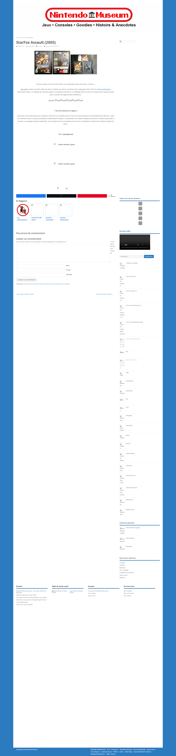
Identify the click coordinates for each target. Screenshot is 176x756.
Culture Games (151, 749)
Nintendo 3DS (130, 509)
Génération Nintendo (126, 749)
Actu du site (91, 596)
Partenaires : (114, 749)
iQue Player (129, 425)
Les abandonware (22, 602)
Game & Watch (130, 453)
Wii (127, 399)
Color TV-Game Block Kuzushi (134, 322)
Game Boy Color (131, 475)
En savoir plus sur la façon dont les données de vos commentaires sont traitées (47, 284)
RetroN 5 (122, 577)
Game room (124, 575)
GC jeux (40, 46)
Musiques (123, 568)
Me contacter (128, 591)
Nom (67, 265)
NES (127, 352)
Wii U (127, 407)
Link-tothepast (95, 752)
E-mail (68, 270)
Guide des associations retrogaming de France (31, 600)
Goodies (122, 563)
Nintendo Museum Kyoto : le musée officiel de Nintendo (31, 592)
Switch (128, 435)
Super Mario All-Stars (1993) (76, 592)
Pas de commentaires (52, 46)
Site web (69, 274)
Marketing (129, 546)
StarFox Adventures (104, 89)
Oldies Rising (128, 752)
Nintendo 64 (129, 381)
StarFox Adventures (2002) (103, 294)
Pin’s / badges (124, 570)
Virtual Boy (129, 415)
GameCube (129, 391)
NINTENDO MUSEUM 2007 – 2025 (100, 749)
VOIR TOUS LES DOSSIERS (24, 604)
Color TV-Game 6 (131, 276)
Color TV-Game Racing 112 (133, 305)
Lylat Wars (82, 89)
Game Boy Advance (131, 487)
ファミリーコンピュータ (132, 339)
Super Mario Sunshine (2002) (25, 294)
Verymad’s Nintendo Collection (142, 752)
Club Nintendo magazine (133, 528)
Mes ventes (127, 596)
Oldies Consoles (110, 754)
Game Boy (129, 465)
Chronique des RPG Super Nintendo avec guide (31, 597)
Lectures (122, 565)
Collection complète (132, 263)
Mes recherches (129, 593)
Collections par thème (127, 572)
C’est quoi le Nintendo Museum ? (98, 591)
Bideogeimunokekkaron (98, 754)
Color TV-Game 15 (131, 291)
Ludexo (121, 752)
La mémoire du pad (106, 752)
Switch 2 (128, 443)
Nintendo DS (129, 500)
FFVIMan (115, 752)
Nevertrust (21, 46)
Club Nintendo (130, 538)
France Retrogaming (139, 749)
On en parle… (92, 593)
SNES (127, 373)
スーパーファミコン (131, 360)
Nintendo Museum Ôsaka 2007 (26, 595)
